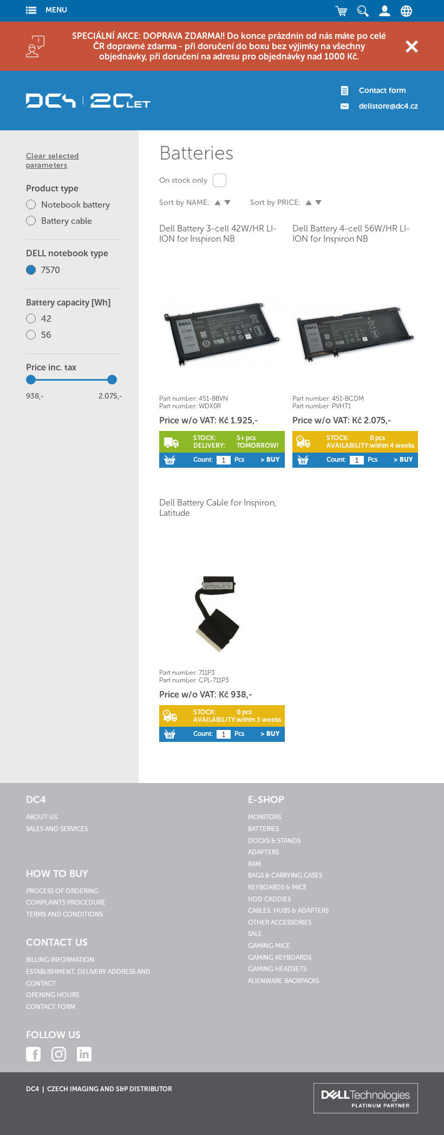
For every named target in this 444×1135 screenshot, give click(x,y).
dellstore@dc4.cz (388, 106)
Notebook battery (75, 205)
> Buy (269, 459)
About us (41, 817)
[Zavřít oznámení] (412, 46)
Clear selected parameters (52, 160)
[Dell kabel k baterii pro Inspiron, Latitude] (222, 609)
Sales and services (57, 829)
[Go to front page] (88, 100)
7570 (50, 270)
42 (46, 319)
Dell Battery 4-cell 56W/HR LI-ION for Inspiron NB (351, 233)
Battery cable (66, 221)
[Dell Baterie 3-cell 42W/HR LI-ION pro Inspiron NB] (222, 334)
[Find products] (363, 11)
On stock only (183, 180)
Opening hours (52, 995)
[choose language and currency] (403, 11)
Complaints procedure (66, 902)
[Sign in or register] (384, 11)
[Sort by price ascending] (308, 202)
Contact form (382, 90)
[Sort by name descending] (227, 202)
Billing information (60, 960)
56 (46, 335)
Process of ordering (62, 891)
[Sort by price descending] (318, 202)
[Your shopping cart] (341, 11)
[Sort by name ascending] (217, 202)
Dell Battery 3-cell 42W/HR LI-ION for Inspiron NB (218, 233)
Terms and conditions (64, 914)
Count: (203, 459)
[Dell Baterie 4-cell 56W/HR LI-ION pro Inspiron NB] (355, 334)
